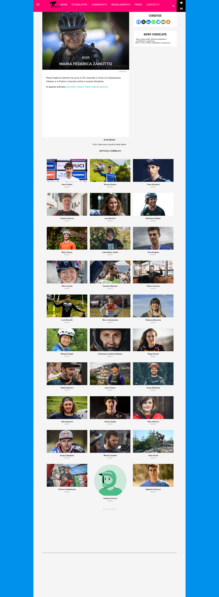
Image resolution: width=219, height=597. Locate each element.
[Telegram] (158, 22)
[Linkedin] (148, 22)
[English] (181, 11)
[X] (143, 22)
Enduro (80, 87)
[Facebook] (138, 22)
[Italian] (181, 6)
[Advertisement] (85, 107)
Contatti (152, 4)
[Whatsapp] (153, 22)
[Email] (163, 22)
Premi (138, 4)
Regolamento (120, 4)
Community (99, 4)
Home (63, 4)
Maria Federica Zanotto (96, 87)
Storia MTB (79, 4)
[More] (168, 22)
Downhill (71, 87)
